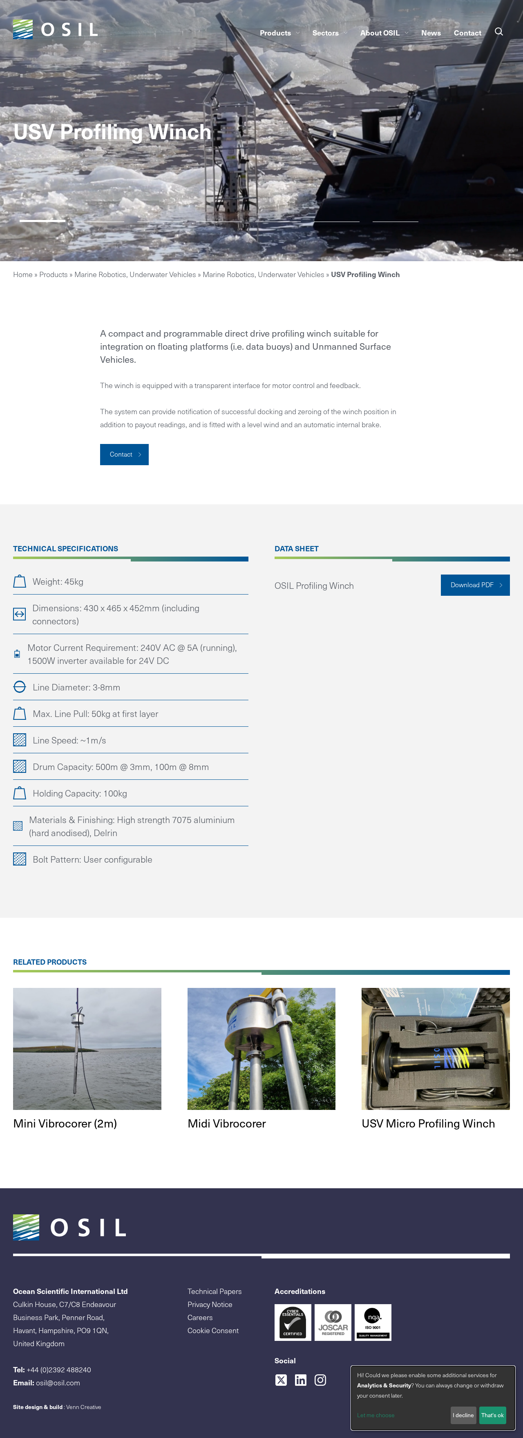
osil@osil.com (58, 1382)
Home (23, 274)
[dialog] (433, 1398)
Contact (467, 32)
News (431, 32)
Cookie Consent (213, 1330)
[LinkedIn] (304, 1379)
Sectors (326, 32)
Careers (200, 1317)
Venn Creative (83, 1406)
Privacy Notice (210, 1303)
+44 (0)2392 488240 (59, 1369)
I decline (463, 1415)
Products (275, 32)
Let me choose (376, 1415)
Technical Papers (215, 1290)
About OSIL (380, 32)
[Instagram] (323, 1379)
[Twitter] (284, 1379)
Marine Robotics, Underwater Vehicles (135, 274)
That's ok (492, 1415)
